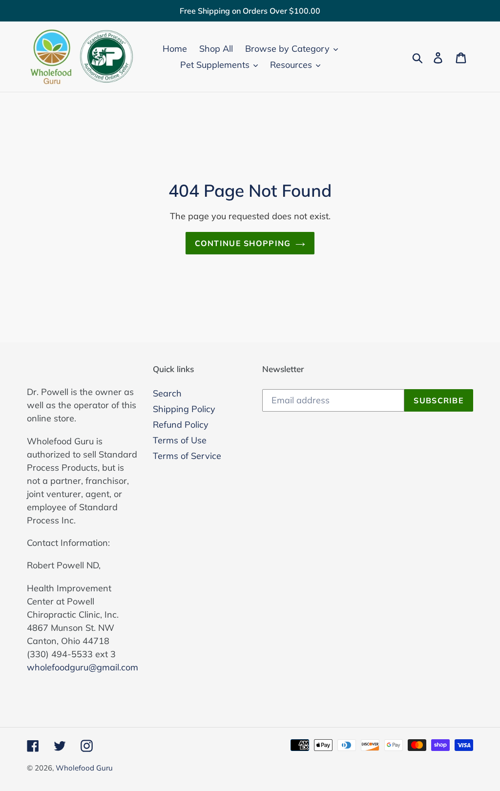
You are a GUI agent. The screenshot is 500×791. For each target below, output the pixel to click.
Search (167, 393)
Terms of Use (180, 440)
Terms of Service (187, 455)
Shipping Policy (184, 409)
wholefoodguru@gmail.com (82, 667)
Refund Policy (180, 424)
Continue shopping (243, 243)
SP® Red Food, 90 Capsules (106, 763)
